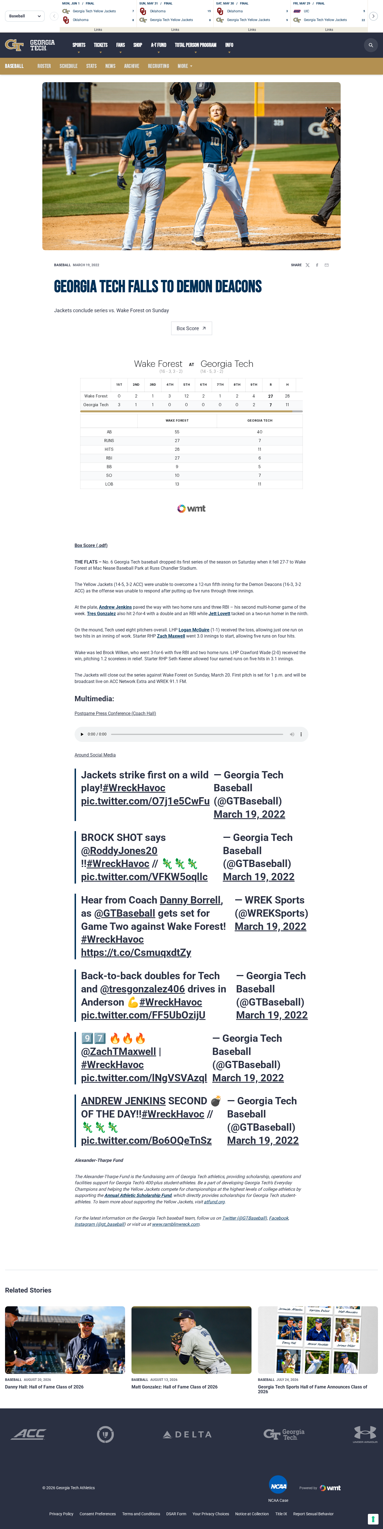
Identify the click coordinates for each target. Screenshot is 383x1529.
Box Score (188, 328)
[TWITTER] (307, 265)
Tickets (100, 45)
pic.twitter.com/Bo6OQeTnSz (146, 1140)
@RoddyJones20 (119, 851)
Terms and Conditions (141, 1514)
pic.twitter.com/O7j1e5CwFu (145, 801)
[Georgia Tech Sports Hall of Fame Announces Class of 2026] (318, 1340)
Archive (131, 66)
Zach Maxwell (171, 636)
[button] (373, 16)
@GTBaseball (124, 913)
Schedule (68, 66)
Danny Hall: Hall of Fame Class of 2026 (44, 1387)
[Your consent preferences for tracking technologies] (373, 1519)
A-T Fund (158, 45)
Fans (120, 45)
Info (229, 45)
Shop (137, 45)
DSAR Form (176, 1514)
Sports (79, 45)
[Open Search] (371, 45)
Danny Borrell (190, 900)
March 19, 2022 (249, 814)
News (110, 66)
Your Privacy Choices (211, 1514)
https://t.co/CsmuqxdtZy (136, 952)
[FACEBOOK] (317, 265)
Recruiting (158, 66)
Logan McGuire (194, 630)
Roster (44, 66)
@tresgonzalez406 (142, 989)
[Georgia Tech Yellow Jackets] (30, 45)
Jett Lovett (219, 613)
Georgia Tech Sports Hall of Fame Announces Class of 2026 (312, 1389)
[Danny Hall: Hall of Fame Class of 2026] (65, 1340)
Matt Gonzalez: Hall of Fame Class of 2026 (174, 1387)
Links (98, 29)
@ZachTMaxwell (118, 1051)
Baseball (62, 265)
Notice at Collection (252, 1514)
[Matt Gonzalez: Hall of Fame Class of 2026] (191, 1340)
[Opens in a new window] (28, 1434)
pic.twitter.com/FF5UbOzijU (143, 1015)
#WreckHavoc (134, 788)
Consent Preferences (98, 1514)
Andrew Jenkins (115, 607)
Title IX (281, 1514)
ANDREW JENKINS (123, 1101)
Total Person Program (195, 45)
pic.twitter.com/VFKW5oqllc (144, 877)
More (183, 66)
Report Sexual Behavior (313, 1514)
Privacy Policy (61, 1514)
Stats (91, 66)
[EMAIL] (326, 265)
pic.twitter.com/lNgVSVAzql (144, 1078)
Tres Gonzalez (101, 613)
